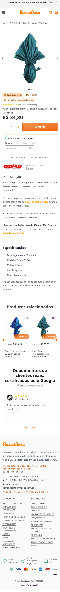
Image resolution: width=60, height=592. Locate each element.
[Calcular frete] (30, 148)
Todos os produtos (11, 547)
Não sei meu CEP (28, 143)
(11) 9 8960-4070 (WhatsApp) (20, 479)
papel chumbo (33, 201)
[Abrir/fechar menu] (4, 12)
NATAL (5, 537)
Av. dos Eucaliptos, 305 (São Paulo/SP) (25, 492)
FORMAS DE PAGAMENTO (42, 521)
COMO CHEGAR (38, 503)
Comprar (40, 126)
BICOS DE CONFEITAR (12, 503)
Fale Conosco (12, 484)
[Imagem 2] (31, 89)
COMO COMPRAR (39, 507)
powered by (30, 585)
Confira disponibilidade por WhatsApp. (24, 467)
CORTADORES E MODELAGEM (9, 508)
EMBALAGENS (8, 513)
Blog (33, 545)
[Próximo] (56, 2)
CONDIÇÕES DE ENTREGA (42, 514)
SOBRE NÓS (36, 535)
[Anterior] (4, 2)
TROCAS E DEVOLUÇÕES (42, 542)
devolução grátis (14, 94)
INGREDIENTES (9, 524)
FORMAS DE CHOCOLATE (13, 520)
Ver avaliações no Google (31, 385)
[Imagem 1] (29, 89)
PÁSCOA (6, 534)
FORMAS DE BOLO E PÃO (13, 517)
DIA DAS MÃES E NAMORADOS (9, 542)
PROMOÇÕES (37, 525)
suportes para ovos (13, 232)
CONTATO (35, 510)
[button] (56, 13)
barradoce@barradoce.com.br (18, 487)
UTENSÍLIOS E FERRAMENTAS (9, 529)
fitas (45, 201)
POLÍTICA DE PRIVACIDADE (43, 538)
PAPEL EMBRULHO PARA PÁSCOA (27, 23)
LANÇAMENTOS (38, 517)
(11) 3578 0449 (12, 476)
